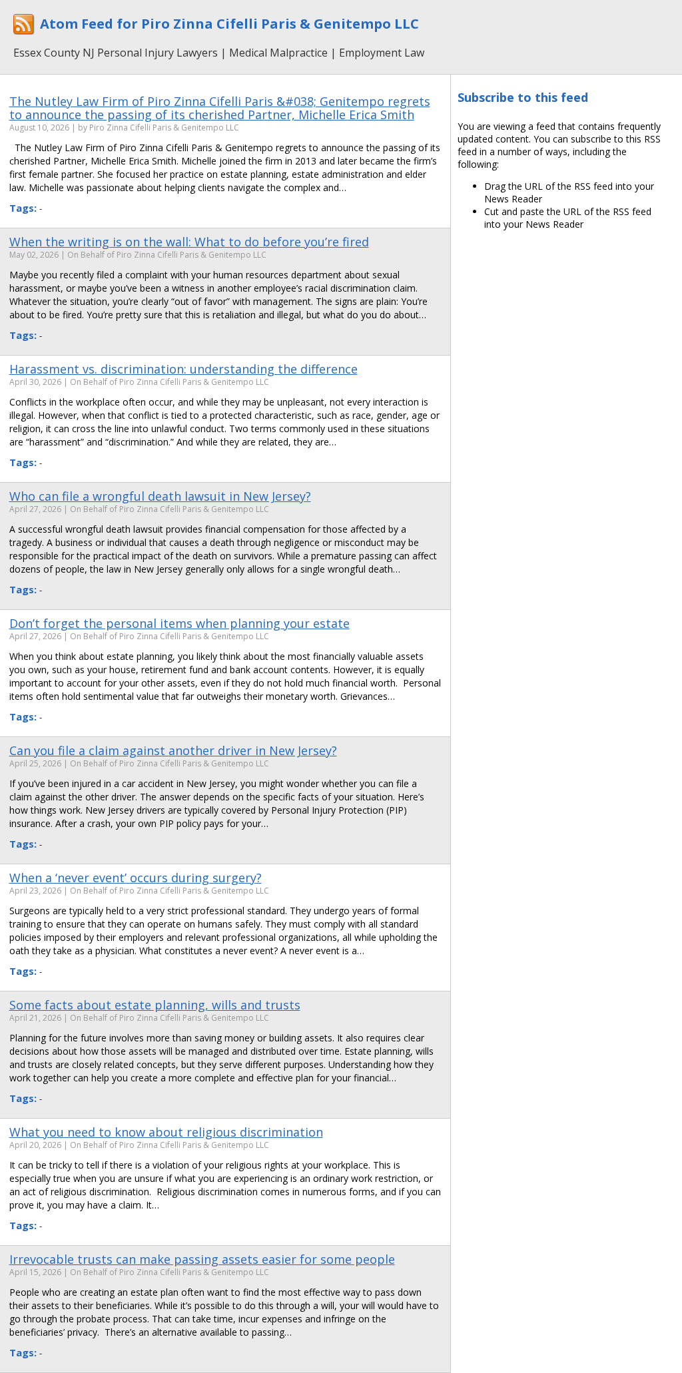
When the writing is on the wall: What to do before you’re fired (189, 242)
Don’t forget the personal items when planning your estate (179, 623)
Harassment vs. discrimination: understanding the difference (183, 369)
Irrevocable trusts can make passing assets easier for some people (202, 1259)
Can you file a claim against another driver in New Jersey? (173, 750)
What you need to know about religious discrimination (166, 1132)
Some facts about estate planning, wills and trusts (154, 1005)
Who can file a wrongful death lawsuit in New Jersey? (160, 496)
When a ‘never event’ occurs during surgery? (135, 878)
